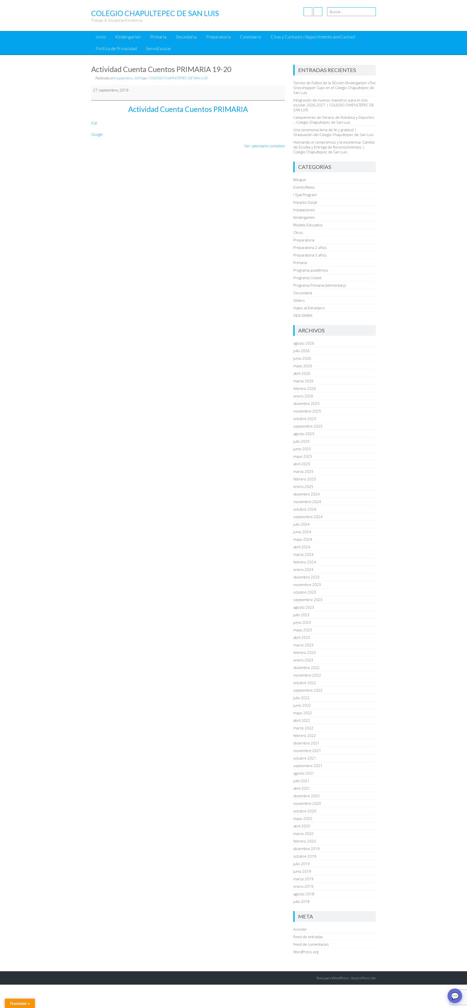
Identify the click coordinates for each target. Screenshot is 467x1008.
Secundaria (186, 36)
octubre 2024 (304, 509)
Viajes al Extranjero (309, 307)
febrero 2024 (304, 561)
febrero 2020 (304, 841)
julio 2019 (301, 863)
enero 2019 (303, 886)
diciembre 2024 (306, 494)
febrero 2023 (304, 652)
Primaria (158, 36)
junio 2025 (302, 448)
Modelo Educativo (308, 224)
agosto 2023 (303, 607)
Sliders (299, 300)
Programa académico (310, 270)
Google (97, 134)
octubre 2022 (304, 682)
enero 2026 (303, 396)
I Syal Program (305, 194)
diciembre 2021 (306, 743)
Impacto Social (305, 202)
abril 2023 (301, 637)
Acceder (300, 929)
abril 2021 (301, 788)
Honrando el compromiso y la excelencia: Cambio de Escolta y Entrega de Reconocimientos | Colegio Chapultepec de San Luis (334, 147)
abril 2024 (301, 546)
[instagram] (318, 11)
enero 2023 (303, 660)
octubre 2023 (304, 592)
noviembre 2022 (307, 675)
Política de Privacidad (116, 48)
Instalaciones (304, 209)
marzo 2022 (303, 727)
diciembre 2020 (306, 795)
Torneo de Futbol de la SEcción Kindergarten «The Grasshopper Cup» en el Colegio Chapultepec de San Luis (334, 87)
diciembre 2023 (306, 577)
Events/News (304, 187)
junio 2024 (302, 531)
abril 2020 (301, 826)
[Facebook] (308, 11)
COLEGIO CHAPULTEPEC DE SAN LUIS (177, 78)
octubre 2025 (304, 418)
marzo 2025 (303, 471)
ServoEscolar (158, 48)
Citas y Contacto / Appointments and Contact (313, 36)
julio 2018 (301, 901)
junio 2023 (302, 622)
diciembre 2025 (306, 403)
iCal (94, 122)
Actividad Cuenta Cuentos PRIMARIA (188, 109)
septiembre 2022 (308, 690)
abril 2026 (301, 373)
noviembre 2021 (307, 750)
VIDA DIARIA (302, 315)
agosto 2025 (303, 433)
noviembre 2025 (307, 411)
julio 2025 (301, 441)
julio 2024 (301, 524)
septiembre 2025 (308, 426)
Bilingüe (299, 179)
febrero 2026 (304, 388)
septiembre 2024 (308, 516)
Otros (298, 232)
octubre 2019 (304, 856)
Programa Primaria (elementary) (319, 285)
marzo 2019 (303, 878)
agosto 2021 (303, 773)
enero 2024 (303, 569)
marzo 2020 (303, 833)
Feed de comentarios (311, 944)
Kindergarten (128, 36)
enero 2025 (303, 486)
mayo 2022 (302, 712)
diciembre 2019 (306, 848)
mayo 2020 (302, 818)
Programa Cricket (307, 277)
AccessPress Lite (363, 978)
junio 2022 (302, 705)
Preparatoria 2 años (310, 247)
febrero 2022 (304, 735)
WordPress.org (305, 951)
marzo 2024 (303, 554)
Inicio (101, 36)
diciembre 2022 (306, 667)
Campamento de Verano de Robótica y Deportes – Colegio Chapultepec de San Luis (333, 120)
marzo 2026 (303, 380)
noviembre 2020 (307, 803)
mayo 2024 (302, 539)
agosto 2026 (303, 343)
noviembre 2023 (307, 584)
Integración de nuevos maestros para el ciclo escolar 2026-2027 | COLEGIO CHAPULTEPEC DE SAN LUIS (333, 105)
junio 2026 (302, 358)
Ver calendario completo (264, 145)
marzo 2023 (303, 644)
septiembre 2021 (308, 765)
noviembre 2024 (307, 501)
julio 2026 (301, 350)
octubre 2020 (304, 810)
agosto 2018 (303, 893)
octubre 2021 (304, 758)
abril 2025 (301, 463)
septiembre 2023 (308, 599)
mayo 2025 (302, 456)
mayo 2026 (302, 365)
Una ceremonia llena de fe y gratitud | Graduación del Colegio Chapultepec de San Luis (333, 132)
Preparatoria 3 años (310, 255)
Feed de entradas (308, 936)
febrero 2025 (304, 479)
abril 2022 (301, 720)
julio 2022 (301, 697)
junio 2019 (302, 871)
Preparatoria (218, 36)
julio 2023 (301, 614)
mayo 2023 (302, 629)
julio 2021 (301, 780)
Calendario (250, 36)
